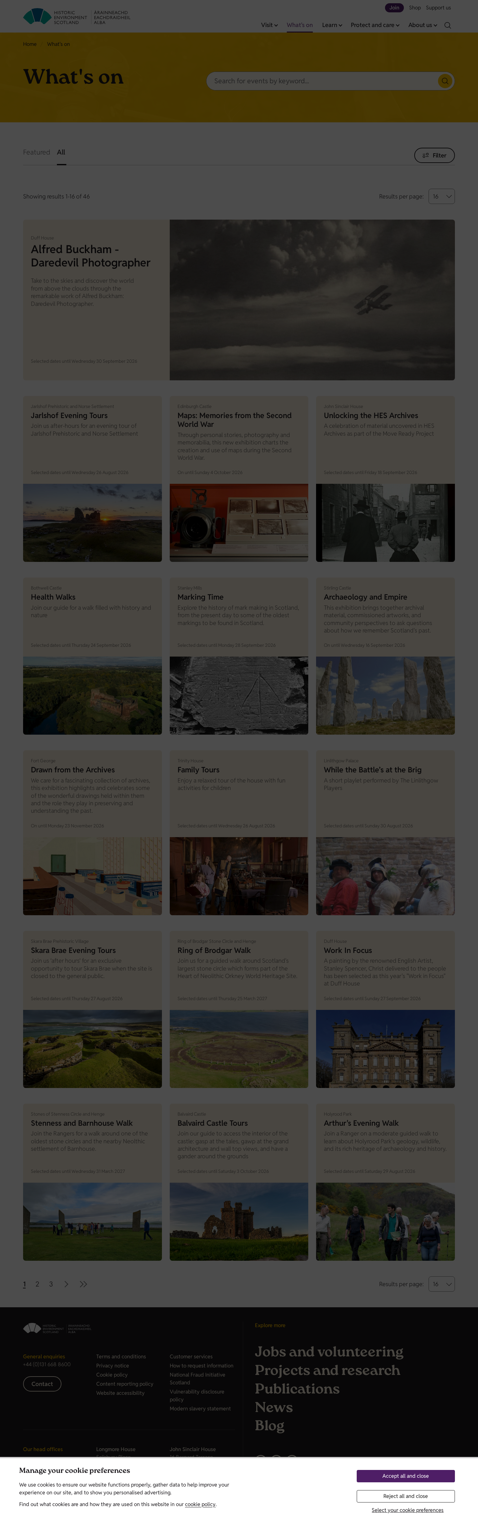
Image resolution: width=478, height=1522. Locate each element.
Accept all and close (405, 1476)
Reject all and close (405, 1496)
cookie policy (200, 1504)
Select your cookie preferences (408, 1510)
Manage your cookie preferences (74, 1471)
